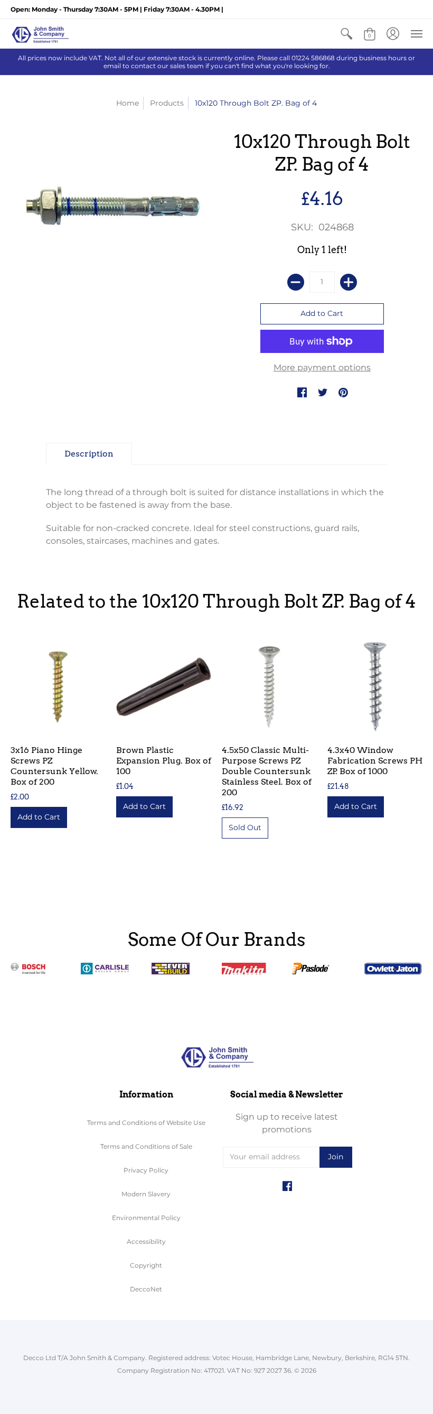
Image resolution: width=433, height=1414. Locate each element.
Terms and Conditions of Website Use (146, 1123)
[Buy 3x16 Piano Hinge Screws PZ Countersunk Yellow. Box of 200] (58, 686)
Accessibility (146, 1241)
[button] (346, 34)
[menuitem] (346, 34)
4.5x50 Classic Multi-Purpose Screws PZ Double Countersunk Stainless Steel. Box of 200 (267, 771)
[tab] (89, 454)
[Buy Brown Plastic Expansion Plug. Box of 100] (163, 686)
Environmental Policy (146, 1218)
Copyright (146, 1265)
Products (167, 103)
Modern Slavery (146, 1194)
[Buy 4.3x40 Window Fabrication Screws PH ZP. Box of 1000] (374, 686)
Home (127, 103)
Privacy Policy (146, 1170)
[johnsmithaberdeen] (40, 34)
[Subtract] (295, 282)
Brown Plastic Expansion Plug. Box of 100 (163, 760)
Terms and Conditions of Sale (146, 1146)
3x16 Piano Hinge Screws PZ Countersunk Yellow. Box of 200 (54, 766)
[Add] (348, 282)
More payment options (322, 367)
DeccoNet (146, 1289)
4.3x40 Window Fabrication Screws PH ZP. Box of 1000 (374, 760)
